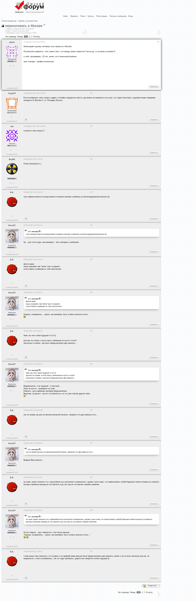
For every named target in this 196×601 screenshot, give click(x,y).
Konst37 (11, 225)
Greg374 (12, 93)
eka (11, 126)
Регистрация (101, 16)
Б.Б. (12, 192)
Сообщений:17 (12, 121)
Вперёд (36, 36)
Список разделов (8, 21)
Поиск (83, 16)
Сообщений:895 (12, 88)
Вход (130, 16)
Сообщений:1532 (12, 254)
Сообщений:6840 (12, 220)
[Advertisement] (76, 73)
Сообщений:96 (12, 154)
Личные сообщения (118, 16)
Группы (91, 16)
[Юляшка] (26, 119)
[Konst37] (26, 218)
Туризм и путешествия (28, 21)
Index (65, 16)
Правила (74, 16)
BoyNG (12, 159)
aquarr (12, 42)
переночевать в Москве (23, 26)
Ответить (154, 87)
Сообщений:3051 (12, 187)
